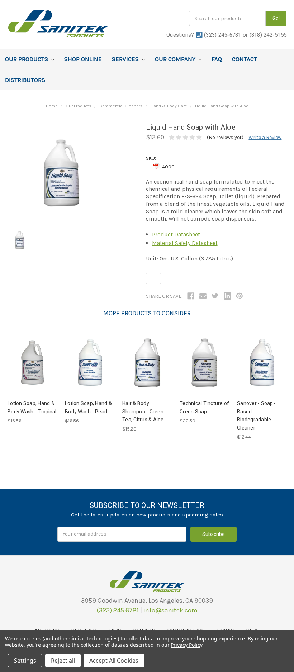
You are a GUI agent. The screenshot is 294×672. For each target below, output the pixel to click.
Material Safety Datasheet (185, 243)
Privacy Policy (186, 644)
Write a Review (264, 137)
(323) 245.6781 (117, 610)
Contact (244, 58)
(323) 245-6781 (222, 35)
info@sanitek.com (170, 610)
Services (126, 58)
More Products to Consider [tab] (147, 313)
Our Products (27, 58)
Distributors (25, 79)
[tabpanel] (32, 377)
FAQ (217, 58)
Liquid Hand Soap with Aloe (221, 105)
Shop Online (83, 58)
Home (52, 105)
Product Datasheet (176, 234)
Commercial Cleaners (121, 105)
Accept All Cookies (113, 660)
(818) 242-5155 (268, 35)
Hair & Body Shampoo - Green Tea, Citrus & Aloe (143, 411)
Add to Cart (32, 362)
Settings (25, 660)
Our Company (176, 58)
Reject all (63, 660)
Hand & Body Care (169, 105)
